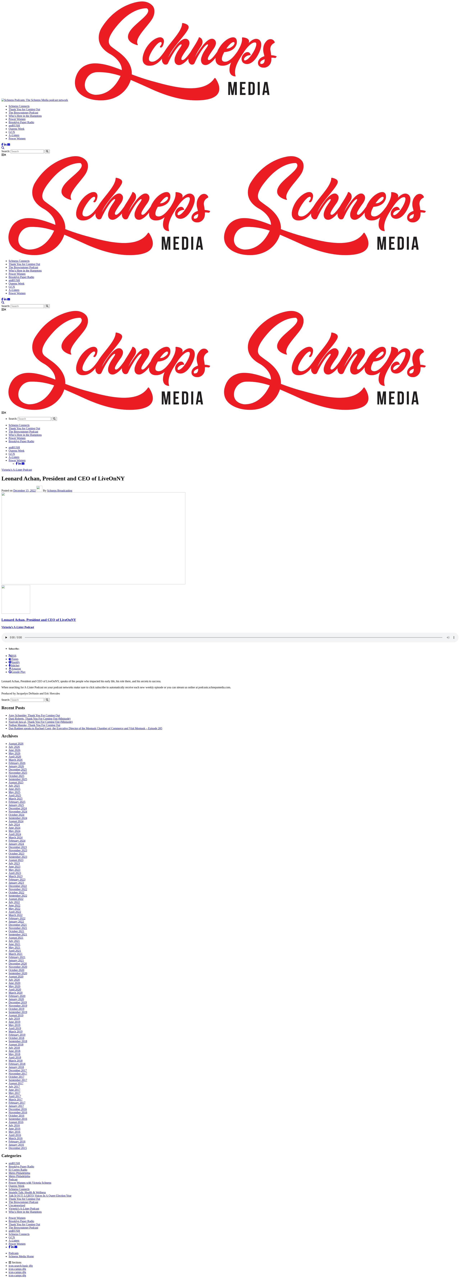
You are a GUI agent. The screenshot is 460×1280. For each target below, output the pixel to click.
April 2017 (15, 1096)
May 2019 (14, 1025)
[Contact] (8, 144)
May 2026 (14, 753)
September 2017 (18, 1080)
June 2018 (14, 1050)
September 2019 (18, 1012)
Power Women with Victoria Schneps (30, 1182)
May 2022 (14, 908)
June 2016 (14, 1128)
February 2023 (17, 879)
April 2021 (15, 950)
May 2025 (14, 792)
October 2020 (16, 970)
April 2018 (15, 1057)
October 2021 (16, 931)
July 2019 (14, 1018)
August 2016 (16, 1122)
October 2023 (16, 853)
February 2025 (17, 801)
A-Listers (14, 135)
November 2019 (18, 1005)
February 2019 (17, 1034)
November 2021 (18, 928)
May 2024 (14, 830)
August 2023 (16, 860)
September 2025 (18, 779)
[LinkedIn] (5, 144)
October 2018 (16, 1038)
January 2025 (16, 805)
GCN (12, 132)
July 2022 (14, 902)
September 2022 (18, 895)
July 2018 (14, 1047)
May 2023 (14, 869)
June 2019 (14, 1021)
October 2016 (16, 1115)
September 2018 (18, 1041)
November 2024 (18, 811)
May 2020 (14, 986)
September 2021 (18, 934)
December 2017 (18, 1070)
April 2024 (15, 834)
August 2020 (16, 976)
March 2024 (15, 837)
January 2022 (16, 921)
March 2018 (15, 1060)
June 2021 (14, 944)
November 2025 (18, 772)
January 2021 (16, 960)
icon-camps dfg (17, 1268)
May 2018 (14, 1054)
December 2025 (18, 769)
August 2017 (16, 1083)
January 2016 (16, 1144)
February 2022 (17, 918)
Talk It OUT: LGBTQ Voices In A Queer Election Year (40, 1195)
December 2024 (18, 808)
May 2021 (14, 947)
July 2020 (14, 979)
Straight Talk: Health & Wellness (27, 1192)
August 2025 (16, 782)
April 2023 (15, 873)
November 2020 (18, 966)
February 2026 (17, 763)
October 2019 (16, 1008)
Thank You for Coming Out (24, 109)
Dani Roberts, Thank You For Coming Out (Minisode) (39, 718)
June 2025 (14, 788)
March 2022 (15, 915)
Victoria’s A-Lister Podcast (16, 469)
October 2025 (16, 775)
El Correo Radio (18, 1169)
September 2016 (18, 1118)
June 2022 (14, 905)
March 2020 (15, 992)
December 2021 (18, 924)
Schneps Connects (19, 106)
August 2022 (16, 898)
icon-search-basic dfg (21, 1265)
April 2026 (15, 756)
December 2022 (18, 885)
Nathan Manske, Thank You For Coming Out (34, 725)
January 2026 (16, 766)
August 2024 (16, 821)
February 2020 (17, 995)
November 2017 (18, 1073)
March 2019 (15, 1031)
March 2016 (15, 1138)
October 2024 (16, 814)
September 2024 (18, 818)
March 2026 (15, 759)
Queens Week (16, 128)
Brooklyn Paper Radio (21, 122)
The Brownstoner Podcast (23, 112)
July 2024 (14, 824)
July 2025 (14, 785)
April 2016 (15, 1135)
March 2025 (15, 798)
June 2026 (14, 750)
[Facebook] (2, 144)
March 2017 (15, 1099)
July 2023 (14, 863)
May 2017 (14, 1093)
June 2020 (14, 983)
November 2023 (18, 850)
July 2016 (14, 1125)
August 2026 (16, 743)
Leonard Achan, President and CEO (38, 620)
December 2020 (18, 963)
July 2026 (14, 746)
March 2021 (15, 953)
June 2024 (14, 827)
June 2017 (14, 1089)
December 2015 (18, 1148)
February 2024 (17, 840)
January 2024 (16, 843)
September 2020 (18, 973)
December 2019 (18, 1002)
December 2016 (18, 1109)
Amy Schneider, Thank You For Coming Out (34, 715)
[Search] (2, 147)
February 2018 (17, 1063)
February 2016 (17, 1141)
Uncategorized (17, 1205)
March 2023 (15, 876)
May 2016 (14, 1131)
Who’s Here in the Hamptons (25, 115)
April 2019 (15, 1028)
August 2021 (16, 937)
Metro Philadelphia (19, 1173)
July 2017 (14, 1086)
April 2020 (15, 989)
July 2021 (14, 940)
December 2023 (18, 847)
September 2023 (18, 856)
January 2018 (16, 1067)
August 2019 (16, 1015)
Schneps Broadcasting (59, 490)
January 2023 (16, 882)
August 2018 (16, 1044)
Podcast (13, 1179)
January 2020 (16, 999)
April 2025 (15, 795)
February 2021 (17, 957)
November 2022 (18, 889)
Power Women (17, 119)
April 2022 (15, 911)
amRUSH (14, 125)
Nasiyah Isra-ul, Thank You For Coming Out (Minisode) (41, 721)
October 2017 (16, 1076)
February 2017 (17, 1102)
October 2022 (16, 892)
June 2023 (14, 866)
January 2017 (16, 1105)
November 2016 (18, 1112)
